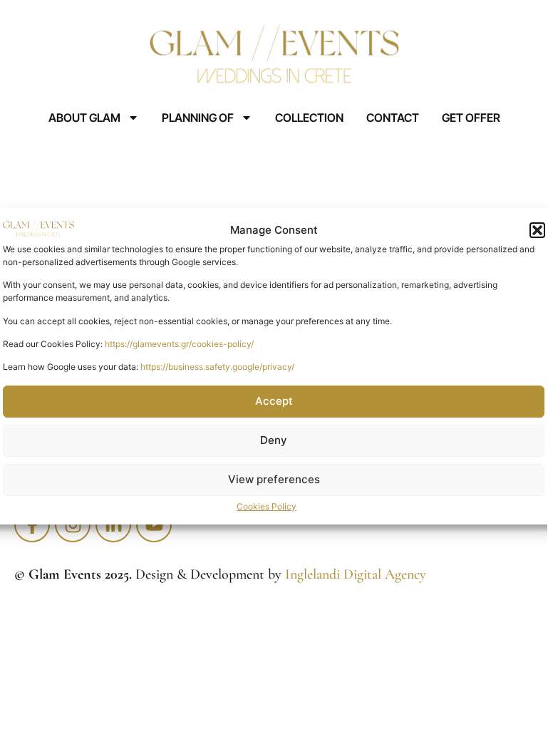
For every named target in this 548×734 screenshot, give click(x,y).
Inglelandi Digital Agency (355, 574)
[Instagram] (73, 524)
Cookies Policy (266, 506)
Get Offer (471, 117)
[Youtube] (154, 524)
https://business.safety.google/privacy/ (217, 367)
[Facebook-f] (32, 524)
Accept (274, 401)
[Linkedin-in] (113, 524)
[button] (537, 230)
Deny (273, 440)
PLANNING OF (198, 117)
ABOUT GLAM (84, 117)
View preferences (274, 479)
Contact (392, 117)
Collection (309, 117)
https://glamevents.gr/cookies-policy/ (179, 343)
